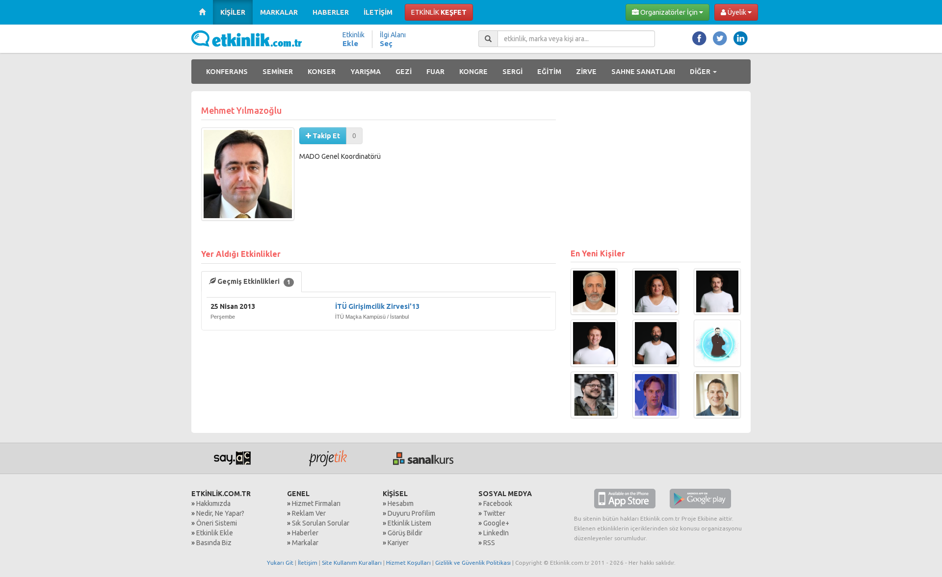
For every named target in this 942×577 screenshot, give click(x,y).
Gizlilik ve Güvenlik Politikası (473, 562)
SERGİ (512, 71)
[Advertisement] (656, 169)
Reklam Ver (309, 513)
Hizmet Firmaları (316, 503)
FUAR (435, 71)
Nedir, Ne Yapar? (220, 513)
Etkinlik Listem (409, 523)
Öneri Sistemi (216, 523)
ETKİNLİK (439, 12)
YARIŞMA (365, 71)
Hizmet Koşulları (408, 562)
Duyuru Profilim (411, 513)
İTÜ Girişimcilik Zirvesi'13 (377, 306)
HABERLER (331, 12)
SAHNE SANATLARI (643, 71)
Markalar (305, 543)
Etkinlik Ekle (214, 533)
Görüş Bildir (405, 533)
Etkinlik (353, 39)
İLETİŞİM (378, 12)
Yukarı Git (280, 562)
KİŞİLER (232, 12)
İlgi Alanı (393, 39)
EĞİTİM (549, 71)
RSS (489, 543)
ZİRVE (586, 71)
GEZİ (403, 71)
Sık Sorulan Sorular (320, 523)
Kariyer (398, 543)
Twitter (494, 513)
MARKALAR (279, 12)
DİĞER (701, 71)
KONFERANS (227, 71)
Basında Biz (214, 543)
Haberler (305, 533)
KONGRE (473, 71)
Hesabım (401, 503)
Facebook (497, 503)
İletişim (307, 562)
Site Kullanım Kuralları (352, 562)
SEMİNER (277, 71)
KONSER (322, 71)
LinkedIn (496, 533)
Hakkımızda (213, 503)
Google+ (496, 523)
